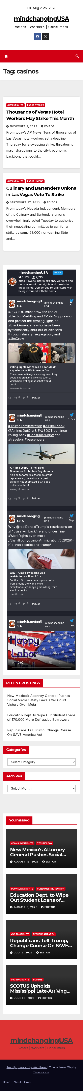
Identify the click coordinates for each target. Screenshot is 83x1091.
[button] (77, 56)
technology (44, 843)
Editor (49, 126)
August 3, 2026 (26, 907)
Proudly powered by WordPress (27, 1067)
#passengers (34, 439)
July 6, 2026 (23, 952)
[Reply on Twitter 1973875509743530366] (10, 499)
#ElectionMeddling (22, 316)
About (17, 1082)
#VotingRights (43, 321)
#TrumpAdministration (25, 426)
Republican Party (43, 934)
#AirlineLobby (53, 426)
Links (27, 1082)
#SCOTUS (16, 312)
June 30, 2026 (24, 997)
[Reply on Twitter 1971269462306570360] (10, 604)
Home (6, 1082)
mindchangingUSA (41, 18)
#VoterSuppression (58, 316)
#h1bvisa (14, 531)
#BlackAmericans (21, 325)
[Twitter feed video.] (41, 651)
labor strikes (35, 105)
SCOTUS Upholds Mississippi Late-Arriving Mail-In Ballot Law (38, 991)
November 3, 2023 (24, 126)
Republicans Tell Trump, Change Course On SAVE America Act (39, 945)
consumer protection (50, 889)
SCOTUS (37, 979)
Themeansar (41, 1072)
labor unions (35, 181)
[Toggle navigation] (42, 56)
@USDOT (45, 431)
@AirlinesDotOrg (21, 431)
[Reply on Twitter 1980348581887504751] (10, 398)
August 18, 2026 (26, 861)
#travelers (16, 439)
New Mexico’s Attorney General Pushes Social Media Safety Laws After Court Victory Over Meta (38, 700)
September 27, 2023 (25, 202)
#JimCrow (16, 339)
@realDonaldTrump (31, 527)
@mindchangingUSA (53, 304)
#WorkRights (15, 105)
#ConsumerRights (40, 435)
